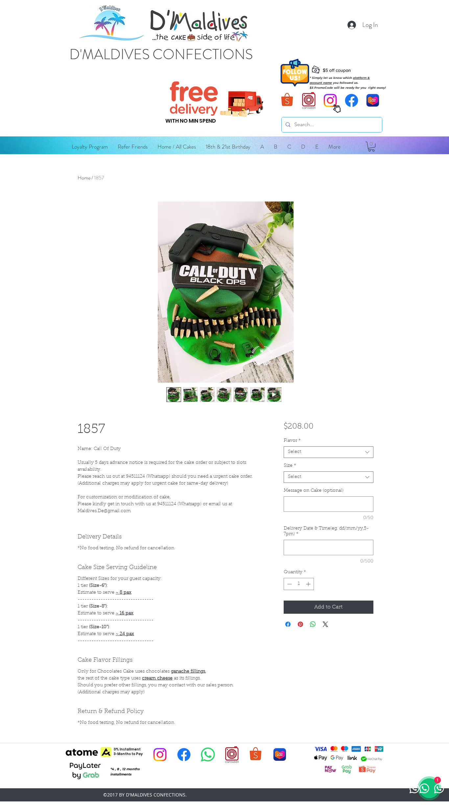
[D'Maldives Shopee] (287, 100)
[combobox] (328, 452)
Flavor (292, 441)
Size (290, 465)
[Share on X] (325, 624)
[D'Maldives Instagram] (160, 754)
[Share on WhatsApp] (313, 624)
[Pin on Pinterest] (300, 624)
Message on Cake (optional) (313, 490)
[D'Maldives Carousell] (309, 100)
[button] (262, 146)
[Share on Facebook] (288, 624)
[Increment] (309, 584)
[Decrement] (289, 584)
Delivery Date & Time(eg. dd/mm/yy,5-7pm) (326, 531)
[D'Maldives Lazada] (373, 100)
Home (84, 177)
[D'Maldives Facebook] (351, 100)
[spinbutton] (299, 584)
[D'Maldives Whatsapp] (208, 754)
